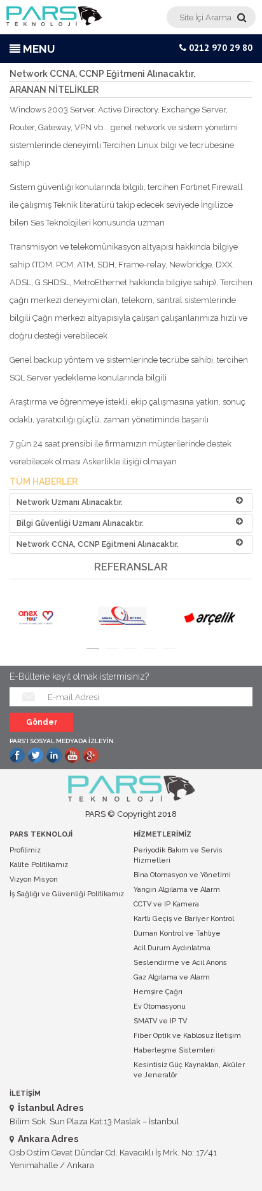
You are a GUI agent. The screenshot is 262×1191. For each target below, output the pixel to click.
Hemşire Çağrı (158, 992)
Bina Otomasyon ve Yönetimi (182, 875)
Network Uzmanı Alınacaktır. (70, 502)
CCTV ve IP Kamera (166, 904)
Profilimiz (25, 850)
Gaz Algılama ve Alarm (172, 977)
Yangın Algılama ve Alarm (177, 889)
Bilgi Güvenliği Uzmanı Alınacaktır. (80, 523)
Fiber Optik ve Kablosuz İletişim (187, 1036)
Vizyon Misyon (34, 879)
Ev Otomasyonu (160, 1006)
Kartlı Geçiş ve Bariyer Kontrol (184, 919)
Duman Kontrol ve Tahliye (177, 933)
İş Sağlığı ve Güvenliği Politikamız (67, 894)
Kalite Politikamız (39, 865)
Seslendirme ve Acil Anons (180, 963)
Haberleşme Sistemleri (174, 1050)
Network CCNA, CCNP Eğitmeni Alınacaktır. (98, 544)
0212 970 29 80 (219, 47)
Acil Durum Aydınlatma (172, 948)
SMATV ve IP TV (160, 1021)
